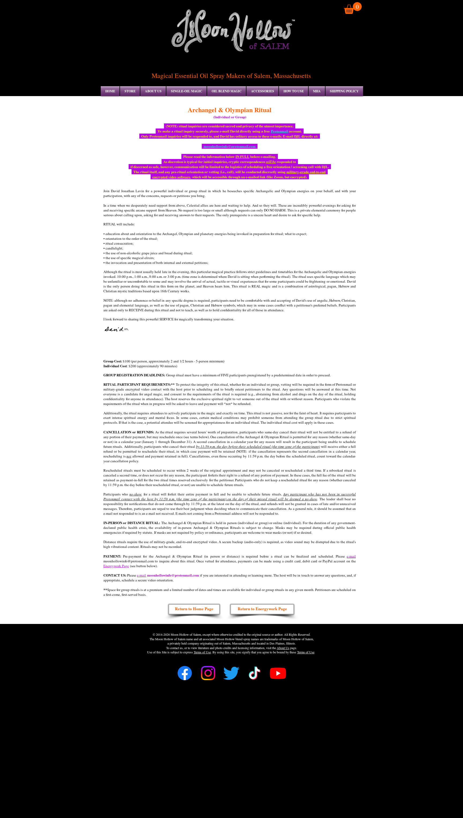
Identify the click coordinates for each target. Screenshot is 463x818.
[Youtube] (277, 673)
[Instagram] (208, 673)
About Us (283, 648)
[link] (353, 8)
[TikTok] (254, 673)
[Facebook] (184, 673)
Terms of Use (202, 652)
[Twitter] (231, 673)
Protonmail (279, 131)
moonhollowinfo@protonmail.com (173, 575)
